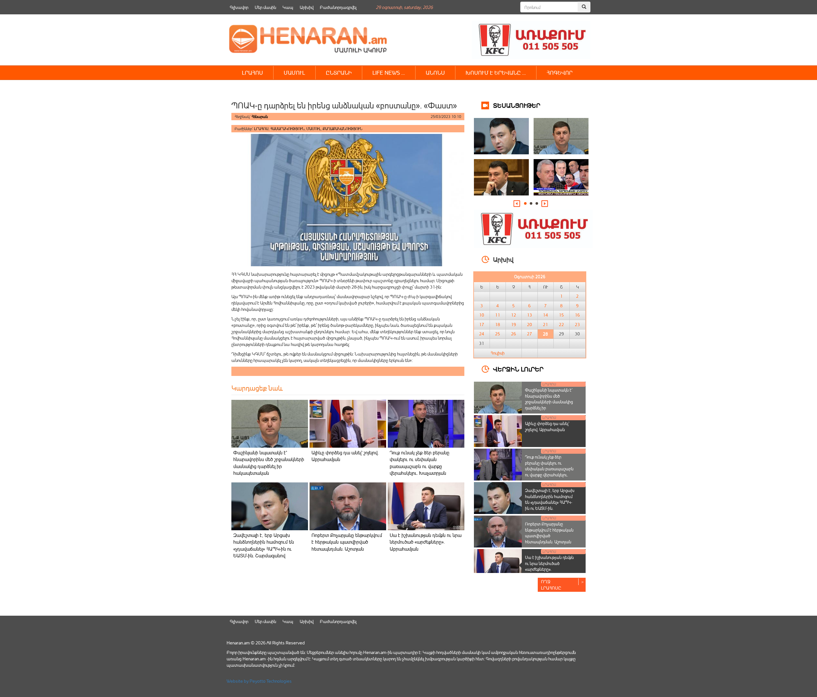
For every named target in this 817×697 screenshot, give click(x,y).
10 (481, 315)
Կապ (287, 7)
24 (481, 333)
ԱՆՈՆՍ (435, 72)
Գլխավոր (239, 7)
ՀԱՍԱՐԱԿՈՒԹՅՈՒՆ (287, 128)
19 (513, 324)
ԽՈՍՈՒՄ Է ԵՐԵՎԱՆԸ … (496, 72)
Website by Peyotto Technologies (259, 681)
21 (545, 324)
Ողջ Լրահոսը (551, 585)
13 (529, 315)
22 (561, 324)
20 (529, 324)
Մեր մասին (265, 7)
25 (497, 333)
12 (513, 315)
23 (577, 324)
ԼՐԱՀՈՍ (252, 72)
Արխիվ (306, 7)
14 (545, 315)
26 (513, 333)
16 (577, 315)
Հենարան (259, 116)
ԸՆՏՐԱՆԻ (339, 72)
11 (497, 315)
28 (545, 333)
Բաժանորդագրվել (338, 7)
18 (497, 324)
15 (561, 315)
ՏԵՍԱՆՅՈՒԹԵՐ (516, 105)
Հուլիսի (498, 353)
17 (481, 324)
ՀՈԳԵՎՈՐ (560, 72)
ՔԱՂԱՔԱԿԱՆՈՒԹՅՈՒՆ (342, 128)
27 (529, 333)
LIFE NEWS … (388, 72)
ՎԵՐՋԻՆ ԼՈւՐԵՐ (518, 369)
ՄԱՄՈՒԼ (294, 72)
